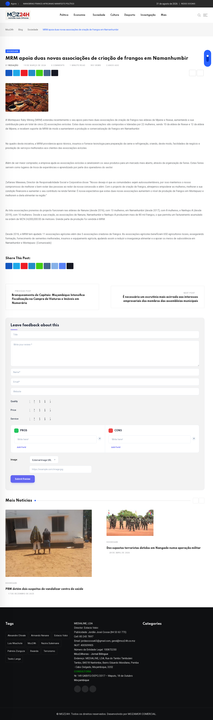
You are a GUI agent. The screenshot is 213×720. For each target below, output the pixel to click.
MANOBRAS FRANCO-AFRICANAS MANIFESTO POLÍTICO (48, 3)
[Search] (199, 15)
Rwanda (34, 651)
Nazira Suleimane (50, 643)
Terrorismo (49, 651)
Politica (64, 15)
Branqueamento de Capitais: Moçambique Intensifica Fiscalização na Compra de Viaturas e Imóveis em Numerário (48, 299)
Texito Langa (14, 658)
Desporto (129, 15)
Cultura (114, 15)
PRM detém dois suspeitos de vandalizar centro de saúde (44, 589)
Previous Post (23, 291)
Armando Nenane (40, 635)
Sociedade (99, 15)
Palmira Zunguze (16, 651)
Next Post (189, 293)
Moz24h (32, 643)
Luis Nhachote (15, 643)
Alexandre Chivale (17, 635)
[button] (195, 500)
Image (14, 459)
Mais (164, 15)
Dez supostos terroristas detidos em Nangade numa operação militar (153, 548)
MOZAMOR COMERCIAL (142, 713)
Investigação (148, 15)
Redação (13, 65)
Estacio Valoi (61, 635)
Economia (79, 15)
